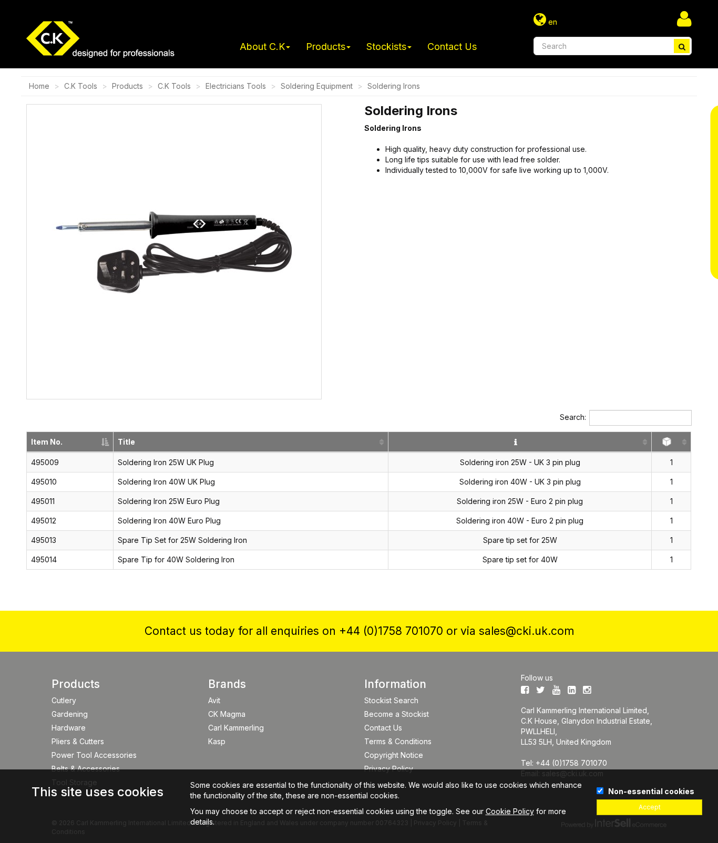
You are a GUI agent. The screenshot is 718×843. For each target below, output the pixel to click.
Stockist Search (391, 700)
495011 (43, 501)
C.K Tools (80, 85)
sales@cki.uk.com (526, 631)
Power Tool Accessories (94, 755)
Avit (214, 700)
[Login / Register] (684, 18)
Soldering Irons (393, 85)
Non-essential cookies (651, 791)
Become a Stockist (396, 714)
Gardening (70, 714)
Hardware (69, 727)
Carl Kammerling (236, 727)
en (551, 21)
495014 (44, 559)
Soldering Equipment (317, 85)
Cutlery (64, 700)
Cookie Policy (510, 811)
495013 (43, 540)
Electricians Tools (236, 85)
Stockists (386, 46)
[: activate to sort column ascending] (520, 442)
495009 (45, 462)
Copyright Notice (393, 755)
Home (39, 85)
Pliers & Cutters (78, 741)
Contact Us (452, 46)
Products (325, 46)
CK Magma (226, 714)
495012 (43, 520)
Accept (650, 807)
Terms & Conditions (398, 741)
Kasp (216, 741)
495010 (44, 481)
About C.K (262, 46)
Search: (573, 417)
